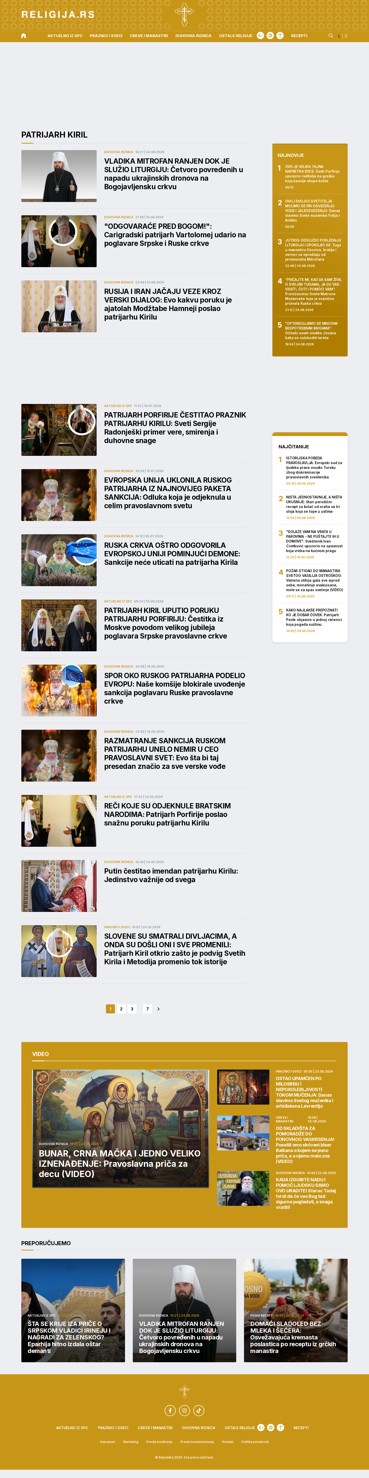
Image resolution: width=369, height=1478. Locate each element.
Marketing (130, 1442)
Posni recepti (261, 1315)
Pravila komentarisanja (197, 1442)
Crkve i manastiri (149, 36)
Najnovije (291, 155)
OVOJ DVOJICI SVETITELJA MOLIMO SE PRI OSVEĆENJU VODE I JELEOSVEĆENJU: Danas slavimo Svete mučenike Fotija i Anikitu (312, 210)
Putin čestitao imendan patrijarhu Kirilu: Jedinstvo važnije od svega (171, 875)
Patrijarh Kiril (54, 135)
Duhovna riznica (193, 36)
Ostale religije (235, 36)
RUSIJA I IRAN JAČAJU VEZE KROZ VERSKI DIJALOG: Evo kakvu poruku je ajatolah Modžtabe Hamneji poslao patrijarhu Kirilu (168, 304)
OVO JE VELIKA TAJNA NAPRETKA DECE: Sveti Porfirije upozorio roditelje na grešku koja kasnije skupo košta (312, 173)
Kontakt (227, 1442)
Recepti (299, 36)
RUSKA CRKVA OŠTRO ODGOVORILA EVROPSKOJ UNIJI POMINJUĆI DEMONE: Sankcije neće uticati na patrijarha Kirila (172, 554)
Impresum (107, 1442)
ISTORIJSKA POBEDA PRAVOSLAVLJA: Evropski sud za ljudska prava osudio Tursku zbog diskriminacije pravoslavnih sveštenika (314, 467)
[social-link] (170, 1410)
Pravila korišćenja (159, 1442)
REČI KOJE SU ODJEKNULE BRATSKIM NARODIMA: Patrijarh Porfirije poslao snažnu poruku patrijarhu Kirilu (167, 814)
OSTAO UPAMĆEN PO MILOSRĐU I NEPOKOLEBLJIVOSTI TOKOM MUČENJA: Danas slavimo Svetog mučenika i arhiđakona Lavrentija (304, 1092)
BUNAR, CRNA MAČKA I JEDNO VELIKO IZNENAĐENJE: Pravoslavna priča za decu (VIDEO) (120, 1163)
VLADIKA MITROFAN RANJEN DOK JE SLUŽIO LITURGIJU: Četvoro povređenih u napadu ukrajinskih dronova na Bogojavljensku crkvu (173, 174)
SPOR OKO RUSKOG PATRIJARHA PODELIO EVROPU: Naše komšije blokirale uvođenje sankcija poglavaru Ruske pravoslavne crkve (174, 688)
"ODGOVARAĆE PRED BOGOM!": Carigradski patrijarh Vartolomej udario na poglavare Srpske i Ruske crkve (175, 235)
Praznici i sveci (106, 36)
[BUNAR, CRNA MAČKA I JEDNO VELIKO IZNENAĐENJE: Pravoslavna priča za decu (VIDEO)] (120, 1129)
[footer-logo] (184, 1392)
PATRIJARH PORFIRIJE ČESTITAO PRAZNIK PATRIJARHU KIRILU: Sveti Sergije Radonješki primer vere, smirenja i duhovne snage (175, 428)
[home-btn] (23, 36)
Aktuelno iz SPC (64, 36)
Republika (166, 1457)
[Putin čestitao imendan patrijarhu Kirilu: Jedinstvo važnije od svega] (59, 886)
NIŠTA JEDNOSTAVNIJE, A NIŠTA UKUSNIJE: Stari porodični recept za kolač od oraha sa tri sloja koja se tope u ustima (314, 504)
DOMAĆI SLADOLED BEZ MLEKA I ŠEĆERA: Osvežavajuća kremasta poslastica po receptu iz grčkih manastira (293, 1337)
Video (40, 1054)
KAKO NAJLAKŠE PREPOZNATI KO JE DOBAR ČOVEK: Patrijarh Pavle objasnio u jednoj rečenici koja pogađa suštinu (314, 617)
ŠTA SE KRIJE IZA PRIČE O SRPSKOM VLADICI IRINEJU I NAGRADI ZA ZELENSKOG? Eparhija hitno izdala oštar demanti (69, 1337)
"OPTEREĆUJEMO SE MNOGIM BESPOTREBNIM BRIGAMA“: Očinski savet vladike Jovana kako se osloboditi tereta (311, 330)
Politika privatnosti (255, 1442)
